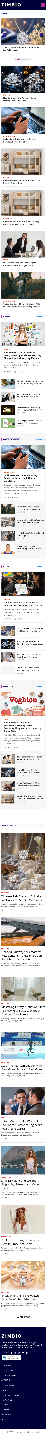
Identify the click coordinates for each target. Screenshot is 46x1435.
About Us (5, 1366)
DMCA (3, 1390)
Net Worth (6, 1414)
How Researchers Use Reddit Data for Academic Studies (29, 758)
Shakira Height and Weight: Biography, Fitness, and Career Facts (21, 1184)
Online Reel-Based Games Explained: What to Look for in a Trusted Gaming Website (22, 305)
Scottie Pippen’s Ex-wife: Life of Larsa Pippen (30, 534)
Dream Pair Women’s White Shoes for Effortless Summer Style (29, 784)
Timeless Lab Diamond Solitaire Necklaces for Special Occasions (21, 898)
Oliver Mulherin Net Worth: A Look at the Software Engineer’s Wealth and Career (21, 1124)
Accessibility (7, 1370)
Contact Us (6, 1400)
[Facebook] (11, 1352)
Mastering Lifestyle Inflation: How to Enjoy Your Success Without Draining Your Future (23, 1010)
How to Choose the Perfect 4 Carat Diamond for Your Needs (19, 99)
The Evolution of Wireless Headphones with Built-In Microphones (28, 668)
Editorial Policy (8, 1375)
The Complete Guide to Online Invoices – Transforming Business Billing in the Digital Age (30, 421)
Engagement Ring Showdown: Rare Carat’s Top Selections (20, 1297)
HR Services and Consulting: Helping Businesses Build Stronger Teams (19, 264)
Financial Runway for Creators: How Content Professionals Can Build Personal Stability (21, 955)
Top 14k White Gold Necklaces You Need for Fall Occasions (30, 629)
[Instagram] (15, 1352)
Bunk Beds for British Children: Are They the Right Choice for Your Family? (21, 222)
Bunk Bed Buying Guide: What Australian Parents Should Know (21, 181)
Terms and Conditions (11, 1395)
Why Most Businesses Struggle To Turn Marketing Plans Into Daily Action (30, 382)
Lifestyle (5, 1419)
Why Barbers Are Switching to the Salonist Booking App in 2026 (23, 604)
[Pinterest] (19, 1352)
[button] (4, 35)
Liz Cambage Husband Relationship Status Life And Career (29, 547)
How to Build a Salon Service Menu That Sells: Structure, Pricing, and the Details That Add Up (29, 655)
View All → (40, 317)
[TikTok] (27, 1352)
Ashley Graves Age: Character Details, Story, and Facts (20, 1242)
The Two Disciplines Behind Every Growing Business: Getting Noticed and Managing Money (22, 50)
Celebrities (6, 1410)
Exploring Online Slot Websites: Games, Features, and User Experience (30, 521)
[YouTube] (23, 1352)
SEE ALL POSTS (23, 1316)
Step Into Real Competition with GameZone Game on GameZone (21, 1067)
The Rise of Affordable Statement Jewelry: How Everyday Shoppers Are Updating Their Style (23, 727)
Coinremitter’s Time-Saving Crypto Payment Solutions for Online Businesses (30, 408)
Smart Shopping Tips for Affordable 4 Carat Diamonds (29, 771)
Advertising (6, 1380)
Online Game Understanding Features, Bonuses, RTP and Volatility (20, 140)
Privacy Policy (7, 1386)
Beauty (4, 1405)
